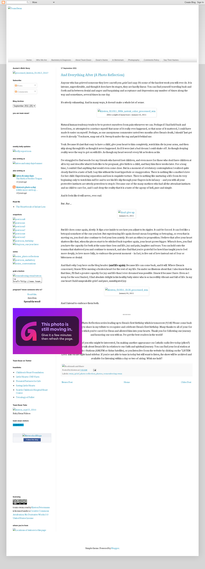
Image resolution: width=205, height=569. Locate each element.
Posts (19, 85)
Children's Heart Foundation (30, 372)
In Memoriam (118, 60)
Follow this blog (32, 440)
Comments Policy (151, 60)
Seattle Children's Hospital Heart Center (32, 391)
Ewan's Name (102, 60)
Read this (31, 294)
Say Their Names (171, 60)
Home (29, 60)
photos (99, 373)
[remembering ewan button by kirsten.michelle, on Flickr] (27, 275)
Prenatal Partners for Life (28, 380)
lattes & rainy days (25, 175)
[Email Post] (94, 369)
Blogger (115, 548)
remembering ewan (112, 373)
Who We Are (41, 60)
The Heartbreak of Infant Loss (30, 206)
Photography (133, 60)
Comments (22, 91)
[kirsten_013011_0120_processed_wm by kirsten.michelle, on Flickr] (126, 289)
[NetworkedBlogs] (32, 435)
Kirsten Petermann (40, 507)
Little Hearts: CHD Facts (27, 376)
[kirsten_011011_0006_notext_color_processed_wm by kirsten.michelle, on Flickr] (127, 111)
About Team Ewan (83, 60)
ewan (71, 373)
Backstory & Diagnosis (61, 60)
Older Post (186, 382)
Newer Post (67, 382)
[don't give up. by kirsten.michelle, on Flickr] (126, 212)
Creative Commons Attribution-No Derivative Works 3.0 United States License (31, 514)
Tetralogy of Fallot (25, 397)
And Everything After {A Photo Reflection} (92, 74)
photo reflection (87, 373)
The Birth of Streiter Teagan (29, 178)
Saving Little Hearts (25, 385)
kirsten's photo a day (26, 187)
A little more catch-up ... (27, 189)
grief (76, 373)
